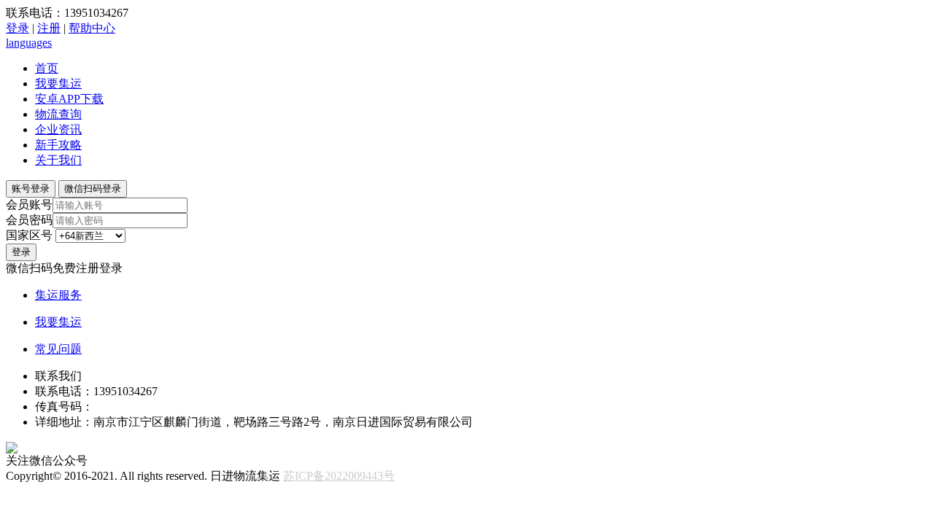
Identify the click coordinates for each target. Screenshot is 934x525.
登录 (17, 28)
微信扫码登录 (92, 188)
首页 (46, 68)
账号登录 (31, 188)
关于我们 (58, 160)
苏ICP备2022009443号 (339, 476)
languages (29, 42)
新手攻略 (58, 145)
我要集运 (58, 83)
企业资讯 (58, 129)
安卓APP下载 (69, 99)
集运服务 (58, 295)
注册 (49, 28)
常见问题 (58, 349)
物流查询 (58, 114)
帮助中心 (92, 28)
